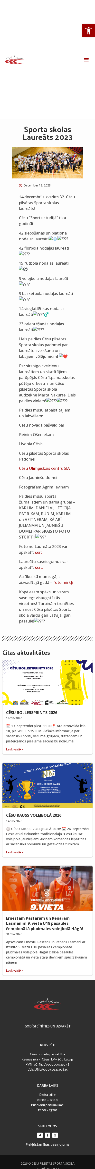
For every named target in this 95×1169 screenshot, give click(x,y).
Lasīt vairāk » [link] (14, 749)
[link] (88, 30)
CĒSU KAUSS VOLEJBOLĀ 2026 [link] (33, 815)
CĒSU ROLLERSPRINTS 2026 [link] (31, 712)
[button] (86, 59)
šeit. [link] (39, 567)
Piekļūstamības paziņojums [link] (47, 1144)
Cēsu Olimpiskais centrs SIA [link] (44, 468)
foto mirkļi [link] (63, 582)
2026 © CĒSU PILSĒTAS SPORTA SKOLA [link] (48, 1163)
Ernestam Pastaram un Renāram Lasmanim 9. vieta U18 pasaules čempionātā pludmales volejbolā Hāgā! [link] (44, 923)
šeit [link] (38, 552)
